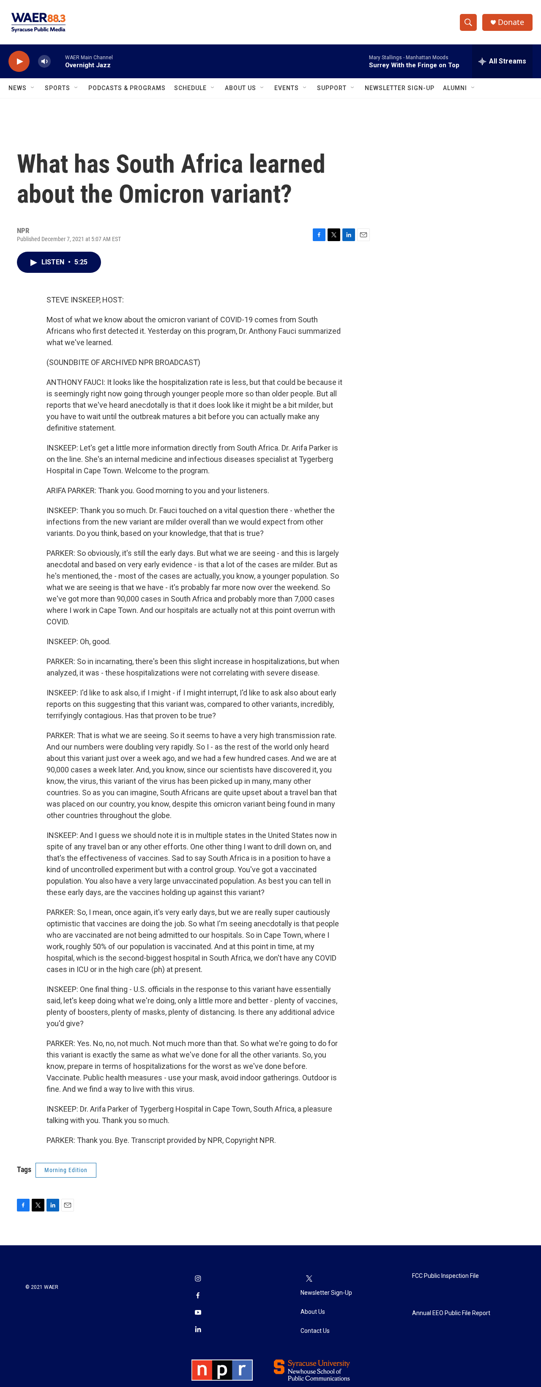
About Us (240, 88)
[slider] (58, 61)
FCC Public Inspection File (445, 1276)
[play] (19, 61)
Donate (511, 22)
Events (286, 88)
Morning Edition (65, 1170)
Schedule (190, 88)
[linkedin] (197, 1329)
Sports (57, 88)
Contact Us (315, 1331)
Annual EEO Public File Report (451, 1313)
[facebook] (197, 1296)
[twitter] (309, 1279)
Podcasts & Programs (127, 88)
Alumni (455, 88)
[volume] (44, 61)
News (17, 88)
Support (332, 88)
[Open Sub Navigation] (33, 88)
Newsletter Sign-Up (399, 88)
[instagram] (197, 1279)
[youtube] (197, 1313)
